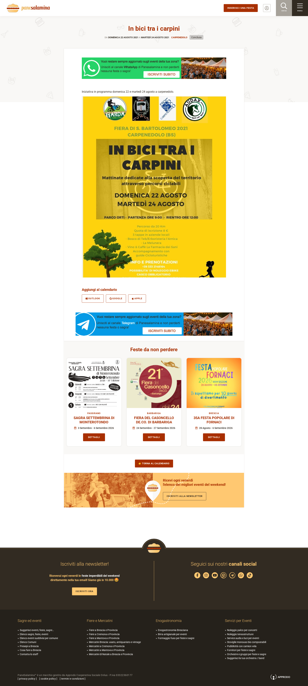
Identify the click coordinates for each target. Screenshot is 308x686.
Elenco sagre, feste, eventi (34, 634)
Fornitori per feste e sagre (241, 650)
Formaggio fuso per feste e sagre (176, 638)
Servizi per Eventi (238, 621)
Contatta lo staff (29, 654)
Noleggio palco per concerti (242, 630)
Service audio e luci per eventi (243, 638)
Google (117, 298)
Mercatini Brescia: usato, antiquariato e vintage (115, 642)
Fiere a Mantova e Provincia (104, 638)
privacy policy (27, 678)
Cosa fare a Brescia (30, 650)
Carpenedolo (179, 37)
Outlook (94, 298)
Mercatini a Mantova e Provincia (106, 650)
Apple (138, 298)
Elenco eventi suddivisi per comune (39, 638)
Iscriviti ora (84, 591)
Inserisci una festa (240, 8)
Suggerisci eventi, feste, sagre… (37, 630)
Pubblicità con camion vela (241, 646)
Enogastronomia (169, 621)
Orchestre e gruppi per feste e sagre (246, 654)
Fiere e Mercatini (100, 621)
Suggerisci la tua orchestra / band (245, 658)
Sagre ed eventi (30, 621)
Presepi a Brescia (29, 646)
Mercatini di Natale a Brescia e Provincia (111, 654)
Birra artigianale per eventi (172, 634)
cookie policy (48, 678)
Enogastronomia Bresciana (173, 630)
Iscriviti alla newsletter (184, 496)
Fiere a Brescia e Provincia (103, 630)
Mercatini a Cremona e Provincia (107, 646)
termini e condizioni (72, 678)
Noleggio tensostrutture (240, 634)
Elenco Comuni (28, 642)
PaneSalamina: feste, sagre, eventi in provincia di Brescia (27, 8)
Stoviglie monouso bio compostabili (246, 642)
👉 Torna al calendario (154, 463)
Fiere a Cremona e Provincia (104, 634)
